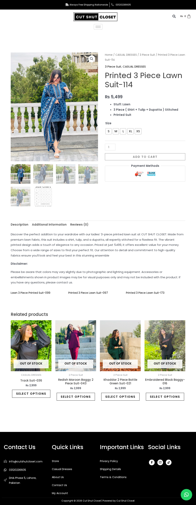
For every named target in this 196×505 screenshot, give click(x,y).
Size (108, 123)
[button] (91, 58)
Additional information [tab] (49, 225)
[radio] (108, 131)
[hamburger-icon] (98, 27)
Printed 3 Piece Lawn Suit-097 (88, 293)
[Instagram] (160, 462)
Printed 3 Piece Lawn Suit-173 (145, 293)
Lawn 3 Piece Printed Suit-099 (30, 293)
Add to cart (145, 157)
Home (109, 55)
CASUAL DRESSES (126, 55)
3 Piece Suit (147, 55)
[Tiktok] (169, 462)
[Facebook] (152, 462)
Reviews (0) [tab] (79, 225)
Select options (31, 394)
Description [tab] (19, 225)
